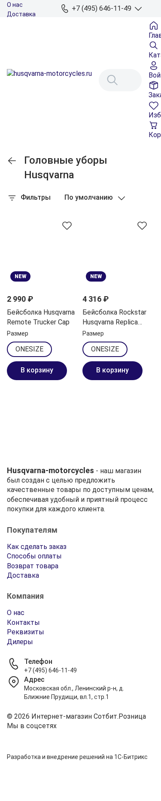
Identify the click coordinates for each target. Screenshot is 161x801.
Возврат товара (32, 566)
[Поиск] (112, 80)
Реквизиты (25, 632)
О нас (15, 4)
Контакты (23, 622)
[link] (12, 161)
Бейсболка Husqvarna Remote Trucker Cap (41, 317)
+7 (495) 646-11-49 (50, 670)
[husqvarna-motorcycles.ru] (49, 80)
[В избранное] (67, 225)
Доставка (21, 14)
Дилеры (20, 642)
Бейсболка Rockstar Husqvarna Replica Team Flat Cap (114, 317)
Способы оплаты (34, 556)
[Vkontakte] (80, 737)
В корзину (37, 370)
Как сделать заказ (37, 547)
